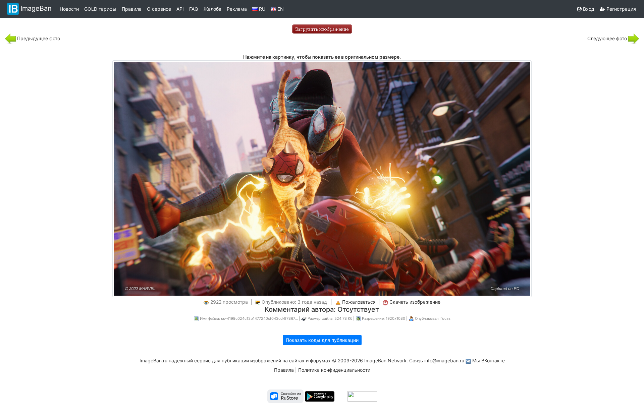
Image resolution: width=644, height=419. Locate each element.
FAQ (193, 9)
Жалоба (212, 9)
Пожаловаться (359, 302)
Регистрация (620, 9)
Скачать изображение (414, 302)
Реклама (237, 9)
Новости (69, 9)
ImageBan (36, 8)
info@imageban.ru (444, 360)
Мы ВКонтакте (488, 360)
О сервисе (159, 9)
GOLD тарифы (100, 9)
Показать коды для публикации (322, 340)
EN (280, 9)
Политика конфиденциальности (334, 370)
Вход (588, 9)
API (180, 9)
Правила (132, 9)
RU (261, 9)
